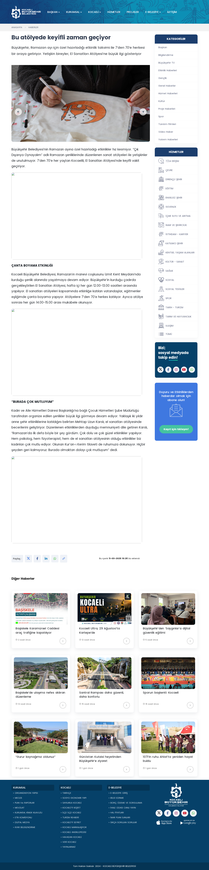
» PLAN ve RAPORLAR (23, 802)
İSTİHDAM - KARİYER (177, 234)
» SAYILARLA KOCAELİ (71, 802)
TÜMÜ (169, 334)
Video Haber (165, 131)
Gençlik (162, 78)
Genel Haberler (167, 85)
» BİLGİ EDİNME (116, 797)
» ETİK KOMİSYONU (22, 817)
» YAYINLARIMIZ (68, 846)
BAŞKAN (52, 12)
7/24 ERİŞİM (172, 161)
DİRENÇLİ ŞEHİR (174, 179)
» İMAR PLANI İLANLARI (119, 817)
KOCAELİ (93, 12)
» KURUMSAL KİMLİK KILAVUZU (27, 812)
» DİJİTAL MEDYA (21, 822)
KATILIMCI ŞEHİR (174, 243)
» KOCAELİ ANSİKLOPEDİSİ (73, 832)
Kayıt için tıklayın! (176, 429)
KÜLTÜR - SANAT (175, 261)
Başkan (162, 47)
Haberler (33, 27)
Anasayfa (16, 27)
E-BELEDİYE (152, 12)
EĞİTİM (169, 188)
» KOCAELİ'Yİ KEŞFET (70, 807)
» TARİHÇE (66, 793)
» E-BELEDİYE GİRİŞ (118, 793)
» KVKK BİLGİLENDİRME (24, 827)
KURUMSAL (73, 12)
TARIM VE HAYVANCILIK (178, 316)
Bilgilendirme (165, 55)
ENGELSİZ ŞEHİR (174, 197)
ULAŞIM (169, 325)
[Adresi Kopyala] (63, 559)
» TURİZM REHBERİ (70, 817)
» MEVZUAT (18, 807)
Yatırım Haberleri (168, 139)
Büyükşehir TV (166, 62)
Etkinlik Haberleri (167, 70)
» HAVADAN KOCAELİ (71, 837)
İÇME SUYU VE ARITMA (178, 216)
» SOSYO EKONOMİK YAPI (73, 797)
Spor (161, 116)
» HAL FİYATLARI (116, 812)
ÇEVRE (169, 170)
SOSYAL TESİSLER (175, 289)
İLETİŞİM (172, 12)
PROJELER (133, 12)
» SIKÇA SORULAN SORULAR (123, 822)
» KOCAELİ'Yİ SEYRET (71, 822)
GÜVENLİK (171, 206)
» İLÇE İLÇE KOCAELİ (71, 812)
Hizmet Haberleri (167, 93)
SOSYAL (170, 280)
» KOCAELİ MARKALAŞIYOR (74, 827)
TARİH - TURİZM (174, 307)
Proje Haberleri (166, 108)
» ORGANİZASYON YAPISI (25, 793)
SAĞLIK (169, 270)
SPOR (168, 298)
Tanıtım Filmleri (167, 124)
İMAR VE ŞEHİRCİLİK (176, 225)
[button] (18, 111)
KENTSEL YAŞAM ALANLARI (180, 252)
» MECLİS (17, 797)
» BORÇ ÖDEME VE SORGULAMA (125, 802)
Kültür (161, 101)
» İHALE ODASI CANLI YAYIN (122, 807)
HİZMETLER (113, 12)
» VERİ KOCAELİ (68, 842)
